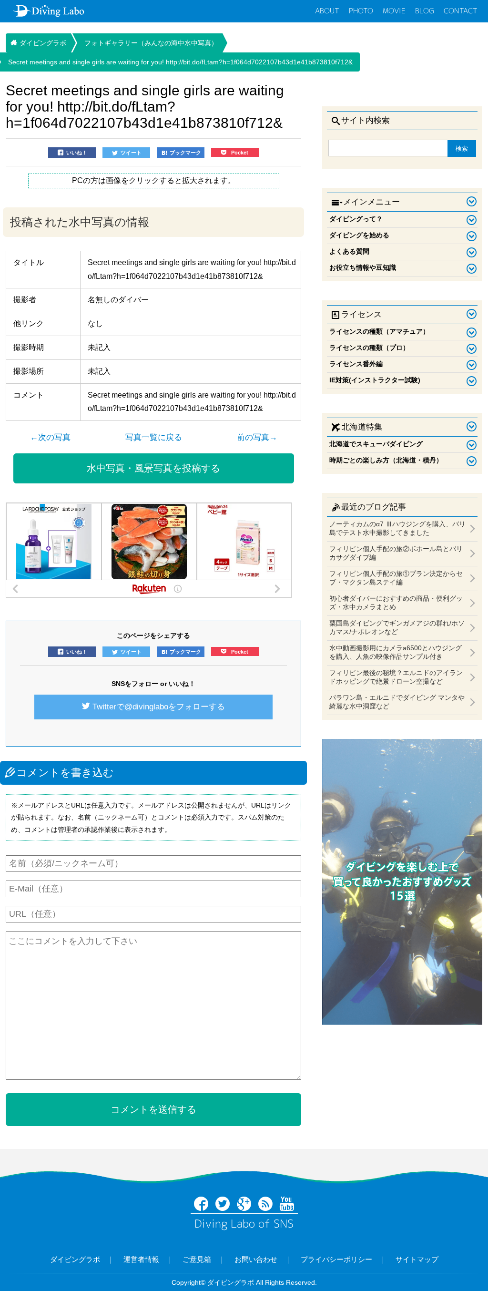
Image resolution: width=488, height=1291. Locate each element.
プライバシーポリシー (336, 1259)
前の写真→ (257, 437)
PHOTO (361, 10)
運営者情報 (141, 1259)
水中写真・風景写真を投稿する (153, 468)
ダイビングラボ (75, 1259)
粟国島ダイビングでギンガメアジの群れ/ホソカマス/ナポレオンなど (397, 627)
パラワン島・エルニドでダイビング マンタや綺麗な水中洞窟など (397, 702)
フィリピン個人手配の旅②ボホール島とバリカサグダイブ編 (396, 553)
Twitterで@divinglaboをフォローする (158, 706)
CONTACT (461, 10)
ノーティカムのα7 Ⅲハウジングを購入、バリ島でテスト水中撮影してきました (397, 528)
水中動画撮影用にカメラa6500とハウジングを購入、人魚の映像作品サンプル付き (395, 652)
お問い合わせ (255, 1259)
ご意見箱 (197, 1259)
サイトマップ (417, 1259)
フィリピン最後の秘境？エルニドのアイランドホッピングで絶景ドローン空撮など (396, 677)
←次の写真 (50, 437)
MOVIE (394, 10)
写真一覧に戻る (153, 437)
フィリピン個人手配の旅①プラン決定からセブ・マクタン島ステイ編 (396, 578)
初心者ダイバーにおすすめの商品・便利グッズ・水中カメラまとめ (396, 602)
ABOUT (327, 10)
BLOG (424, 10)
